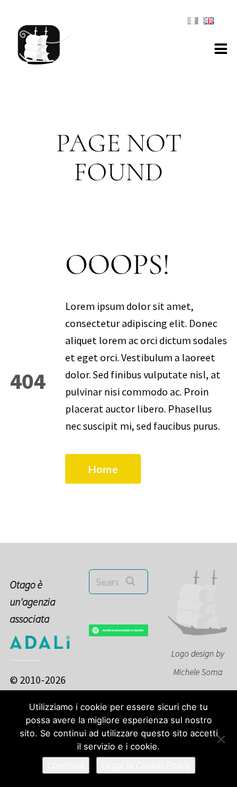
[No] (220, 739)
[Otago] (44, 42)
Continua (65, 765)
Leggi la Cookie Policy (145, 765)
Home (103, 469)
